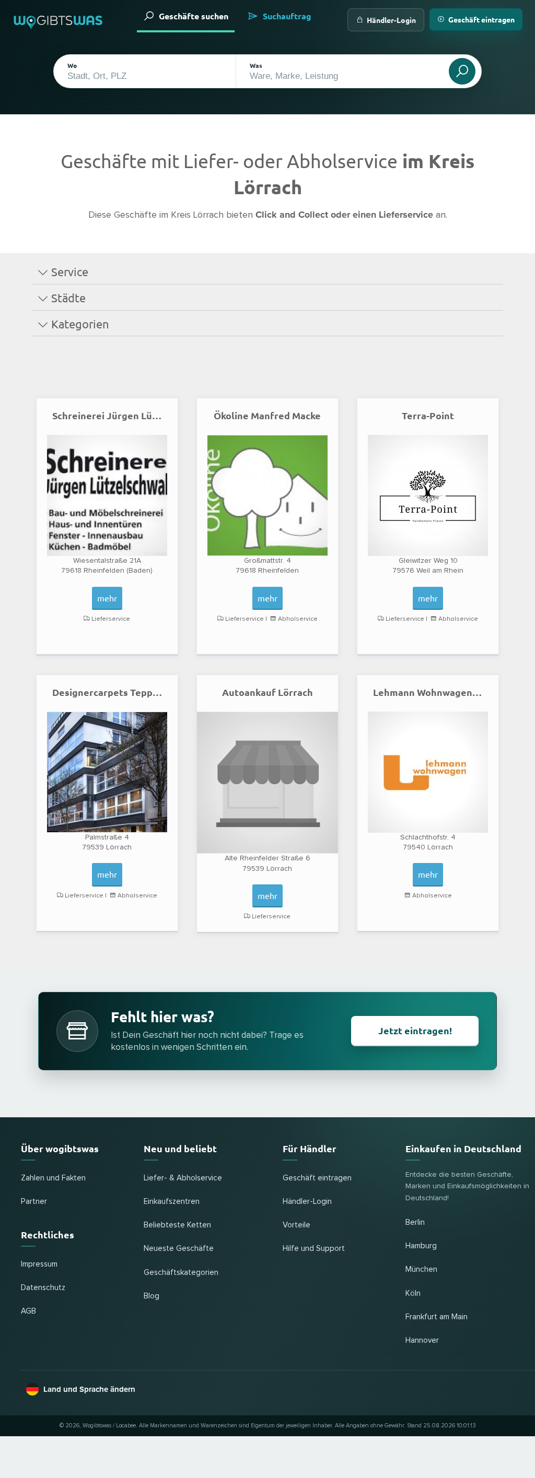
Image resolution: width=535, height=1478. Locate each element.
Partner (34, 1201)
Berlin (415, 1222)
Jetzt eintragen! (415, 1030)
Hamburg (421, 1246)
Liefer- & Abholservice (183, 1178)
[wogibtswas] (58, 20)
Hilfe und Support (314, 1248)
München (421, 1269)
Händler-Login (391, 20)
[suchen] (462, 71)
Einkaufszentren (172, 1201)
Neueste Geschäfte (179, 1248)
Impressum (39, 1264)
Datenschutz (43, 1288)
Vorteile (296, 1225)
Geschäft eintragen (481, 19)
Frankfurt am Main (436, 1317)
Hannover (422, 1340)
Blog (151, 1296)
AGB (28, 1311)
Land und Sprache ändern (89, 1389)
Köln (413, 1293)
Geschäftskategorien (181, 1272)
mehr (107, 598)
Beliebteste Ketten (177, 1225)
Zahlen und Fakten (53, 1178)
